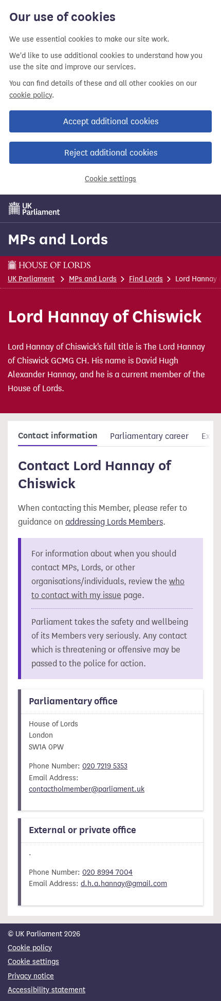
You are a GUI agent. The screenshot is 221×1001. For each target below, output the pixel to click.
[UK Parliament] (34, 208)
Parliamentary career (149, 436)
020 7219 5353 (104, 766)
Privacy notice (31, 976)
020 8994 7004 (107, 872)
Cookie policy (30, 948)
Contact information (57, 436)
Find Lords (146, 279)
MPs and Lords (58, 239)
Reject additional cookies (110, 153)
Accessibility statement (46, 990)
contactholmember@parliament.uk (86, 789)
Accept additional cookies (110, 121)
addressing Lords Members (114, 522)
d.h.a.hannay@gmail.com (124, 883)
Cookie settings (110, 179)
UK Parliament (31, 279)
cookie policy (30, 95)
